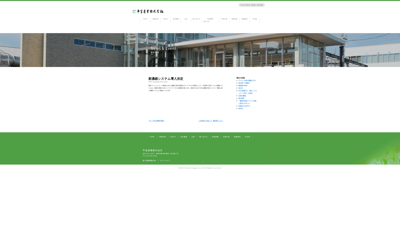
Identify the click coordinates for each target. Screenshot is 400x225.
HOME (145, 19)
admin (166, 81)
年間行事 (224, 19)
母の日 (240, 88)
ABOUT (165, 19)
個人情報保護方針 (149, 160)
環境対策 (234, 19)
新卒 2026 (206, 21)
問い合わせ (196, 19)
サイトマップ (165, 160)
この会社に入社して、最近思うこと (211, 120)
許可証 (255, 19)
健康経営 (245, 19)
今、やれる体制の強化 (156, 120)
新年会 (240, 108)
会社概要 (176, 19)
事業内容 (155, 19)
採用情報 (210, 19)
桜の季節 (241, 98)
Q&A (186, 19)
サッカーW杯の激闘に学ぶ (247, 80)
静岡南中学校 (242, 85)
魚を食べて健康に (244, 83)
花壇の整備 (242, 96)
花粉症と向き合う (244, 106)
